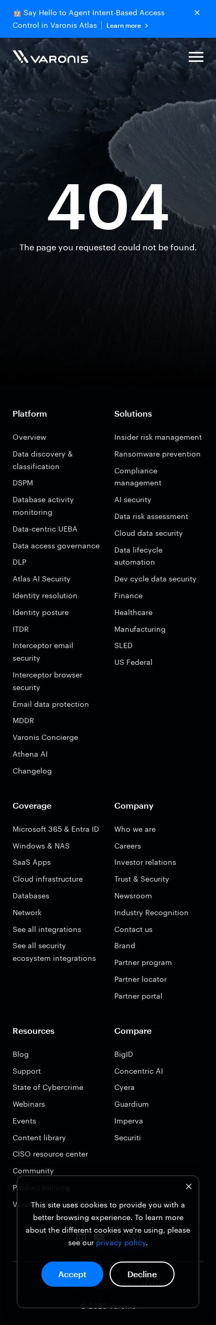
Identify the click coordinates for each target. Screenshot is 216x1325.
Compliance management (137, 476)
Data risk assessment (151, 516)
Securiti (127, 1137)
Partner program (143, 962)
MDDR (23, 720)
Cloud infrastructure (48, 878)
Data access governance (56, 545)
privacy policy (121, 1242)
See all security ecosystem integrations (54, 951)
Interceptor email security (43, 651)
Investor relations (145, 861)
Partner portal (138, 995)
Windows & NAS (41, 845)
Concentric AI (138, 1070)
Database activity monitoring (43, 505)
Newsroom (133, 895)
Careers (127, 845)
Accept (72, 1274)
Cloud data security (148, 532)
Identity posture (41, 612)
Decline (142, 1274)
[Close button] (197, 12)
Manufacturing (140, 628)
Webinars (29, 1103)
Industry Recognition (151, 912)
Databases (31, 895)
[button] (196, 58)
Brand (124, 945)
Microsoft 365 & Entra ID (56, 828)
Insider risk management (158, 436)
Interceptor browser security (47, 681)
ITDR (21, 628)
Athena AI (30, 753)
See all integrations (47, 929)
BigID (123, 1054)
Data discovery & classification (43, 460)
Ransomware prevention (157, 453)
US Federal (133, 662)
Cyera (124, 1087)
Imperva (128, 1120)
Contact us (133, 929)
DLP (19, 561)
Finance (128, 595)
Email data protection (51, 703)
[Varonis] (50, 58)
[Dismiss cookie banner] (188, 1187)
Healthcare (133, 612)
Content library (39, 1137)
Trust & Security (141, 878)
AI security (133, 499)
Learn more (123, 25)
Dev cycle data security (155, 578)
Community (33, 1170)
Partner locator (140, 978)
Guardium (131, 1103)
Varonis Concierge (45, 737)
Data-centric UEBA (45, 528)
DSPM (23, 482)
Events (24, 1120)
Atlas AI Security (42, 578)
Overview (29, 436)
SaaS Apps (32, 861)
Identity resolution (45, 595)
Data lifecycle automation (138, 556)
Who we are (135, 828)
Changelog (32, 770)
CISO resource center (50, 1153)
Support (27, 1070)
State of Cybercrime (48, 1087)
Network (27, 912)
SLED (123, 645)
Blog (21, 1054)
